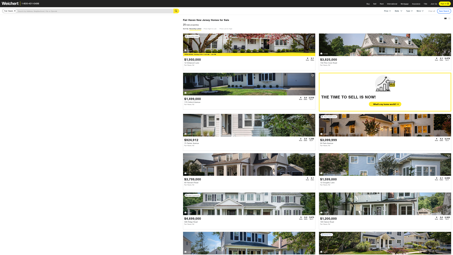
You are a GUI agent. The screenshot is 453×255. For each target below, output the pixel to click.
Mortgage (405, 4)
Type (408, 11)
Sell (374, 4)
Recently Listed (195, 29)
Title (425, 4)
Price (386, 11)
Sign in (444, 3)
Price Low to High (226, 29)
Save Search (444, 11)
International (392, 4)
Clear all (431, 11)
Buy (368, 4)
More (419, 11)
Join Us (434, 4)
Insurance (416, 4)
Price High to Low (210, 29)
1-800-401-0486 (30, 3)
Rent (382, 4)
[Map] (445, 18)
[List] (449, 18)
